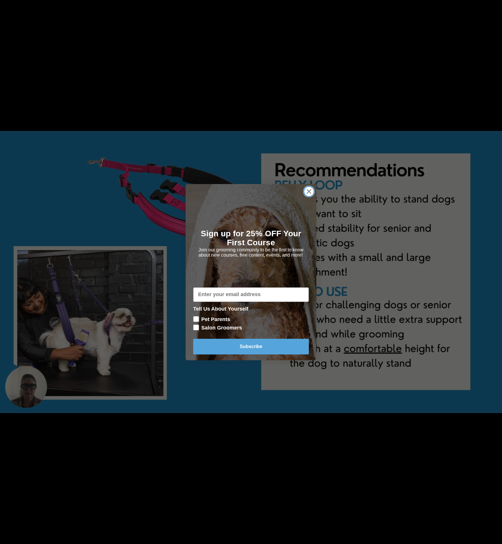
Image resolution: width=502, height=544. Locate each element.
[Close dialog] (309, 191)
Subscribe (251, 346)
